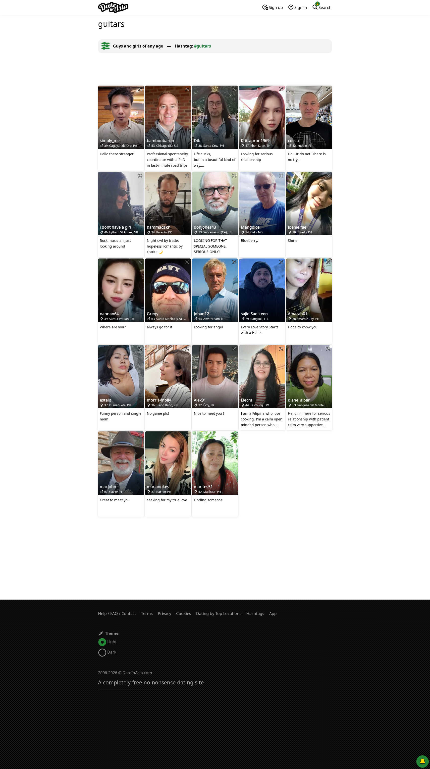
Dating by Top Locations (218, 613)
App (273, 613)
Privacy (164, 613)
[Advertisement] (215, 69)
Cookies (183, 613)
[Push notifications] (422, 761)
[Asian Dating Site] (113, 7)
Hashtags (255, 613)
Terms (147, 613)
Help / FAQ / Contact (117, 613)
